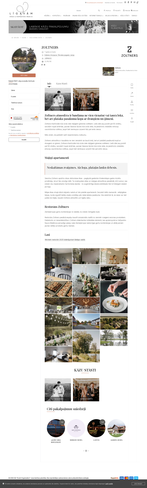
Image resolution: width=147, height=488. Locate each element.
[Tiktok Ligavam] (137, 2)
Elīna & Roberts (86, 108)
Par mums (119, 2)
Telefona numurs (16, 130)
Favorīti (118, 10)
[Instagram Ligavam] (125, 2)
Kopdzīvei (56, 15)
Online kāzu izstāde (79, 15)
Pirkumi (127, 10)
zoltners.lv (48, 58)
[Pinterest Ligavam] (131, 2)
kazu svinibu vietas (35, 37)
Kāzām (46, 15)
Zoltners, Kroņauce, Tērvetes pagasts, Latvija (59, 55)
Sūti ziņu (24, 75)
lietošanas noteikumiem (18, 135)
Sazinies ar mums (110, 2)
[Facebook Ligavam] (128, 2)
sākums (16, 37)
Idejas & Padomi (111, 15)
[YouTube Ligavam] (134, 2)
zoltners (48, 37)
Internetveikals (96, 15)
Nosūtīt (24, 139)
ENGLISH (135, 10)
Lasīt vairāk (109, 484)
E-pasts (13, 127)
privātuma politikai (33, 133)
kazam (24, 37)
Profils (108, 10)
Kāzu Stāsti (124, 15)
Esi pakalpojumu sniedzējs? (95, 2)
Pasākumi (66, 15)
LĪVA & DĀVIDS (58, 108)
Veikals (134, 15)
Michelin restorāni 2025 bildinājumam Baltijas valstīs (65, 240)
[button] (84, 451)
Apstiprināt (138, 483)
